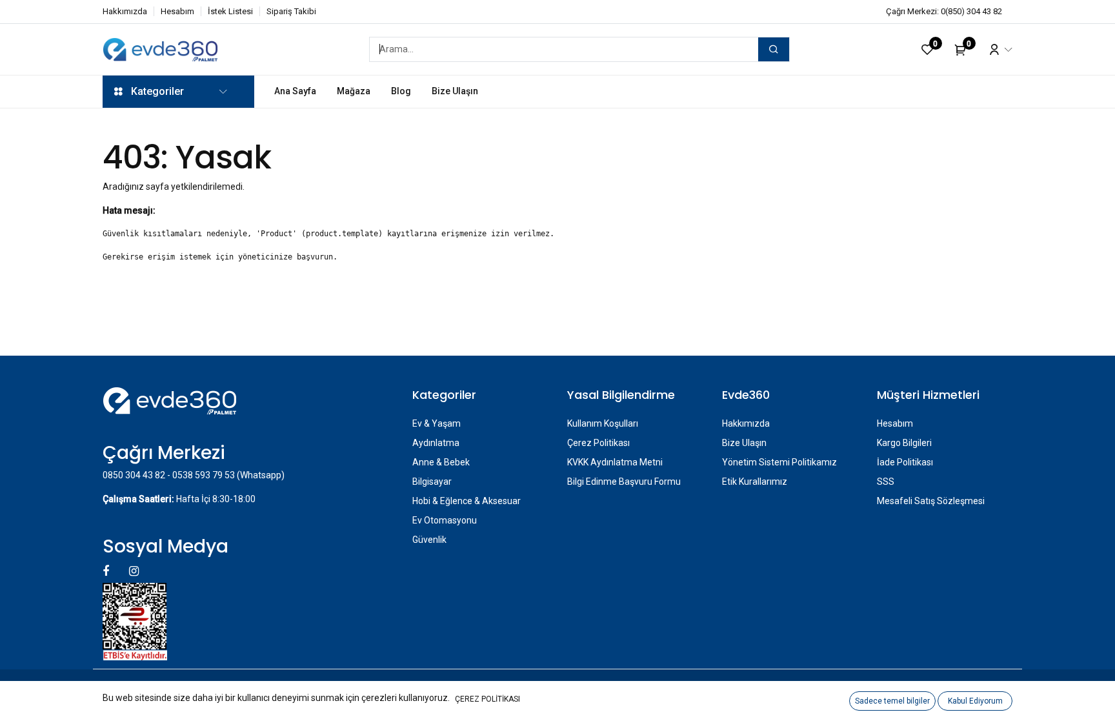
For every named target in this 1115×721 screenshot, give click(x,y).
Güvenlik (429, 539)
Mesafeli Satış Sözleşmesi (931, 501)
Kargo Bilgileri (904, 443)
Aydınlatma (435, 443)
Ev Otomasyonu (444, 520)
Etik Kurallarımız (754, 481)
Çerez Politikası (598, 443)
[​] (107, 571)
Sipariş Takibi (291, 11)
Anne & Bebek (441, 462)
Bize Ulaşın (744, 443)
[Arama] (773, 49)
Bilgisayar (432, 481)
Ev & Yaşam (436, 423)
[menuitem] (295, 91)
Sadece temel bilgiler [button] (892, 701)
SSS (885, 481)
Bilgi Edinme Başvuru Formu (624, 481)
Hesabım (177, 11)
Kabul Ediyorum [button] (975, 701)
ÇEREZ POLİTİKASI (487, 699)
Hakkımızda (125, 11)
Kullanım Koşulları (602, 423)
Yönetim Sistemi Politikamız (779, 462)
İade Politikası (905, 462)
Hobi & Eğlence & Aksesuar (466, 501)
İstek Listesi (230, 11)
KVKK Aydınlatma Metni (615, 462)
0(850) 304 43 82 (971, 11)
